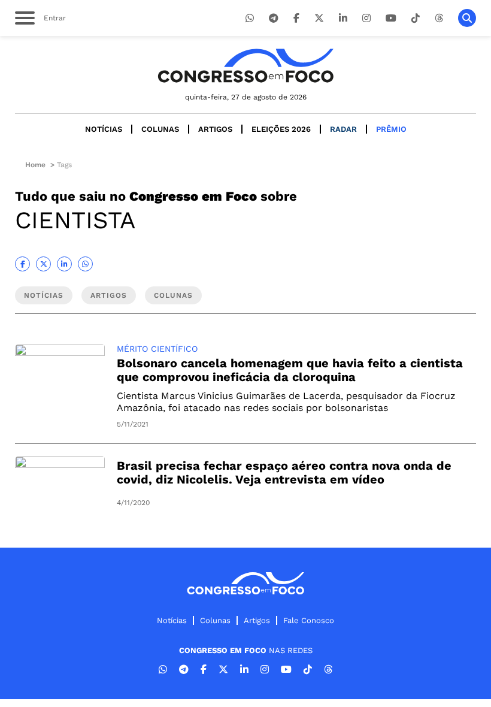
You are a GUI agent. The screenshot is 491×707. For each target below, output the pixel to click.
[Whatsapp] (250, 18)
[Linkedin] (343, 18)
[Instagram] (366, 18)
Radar (343, 129)
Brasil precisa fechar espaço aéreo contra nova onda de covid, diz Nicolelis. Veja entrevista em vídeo (284, 472)
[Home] (245, 65)
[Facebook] (296, 18)
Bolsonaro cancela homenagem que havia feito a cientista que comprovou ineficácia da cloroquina (290, 370)
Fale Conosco (308, 620)
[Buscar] (467, 18)
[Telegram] (273, 18)
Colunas (160, 129)
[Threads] (439, 18)
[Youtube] (391, 18)
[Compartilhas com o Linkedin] (64, 263)
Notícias (103, 129)
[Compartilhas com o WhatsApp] (85, 263)
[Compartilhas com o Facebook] (22, 263)
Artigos (215, 129)
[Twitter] (319, 18)
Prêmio (391, 129)
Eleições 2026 (281, 129)
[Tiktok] (415, 18)
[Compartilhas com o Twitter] (43, 263)
